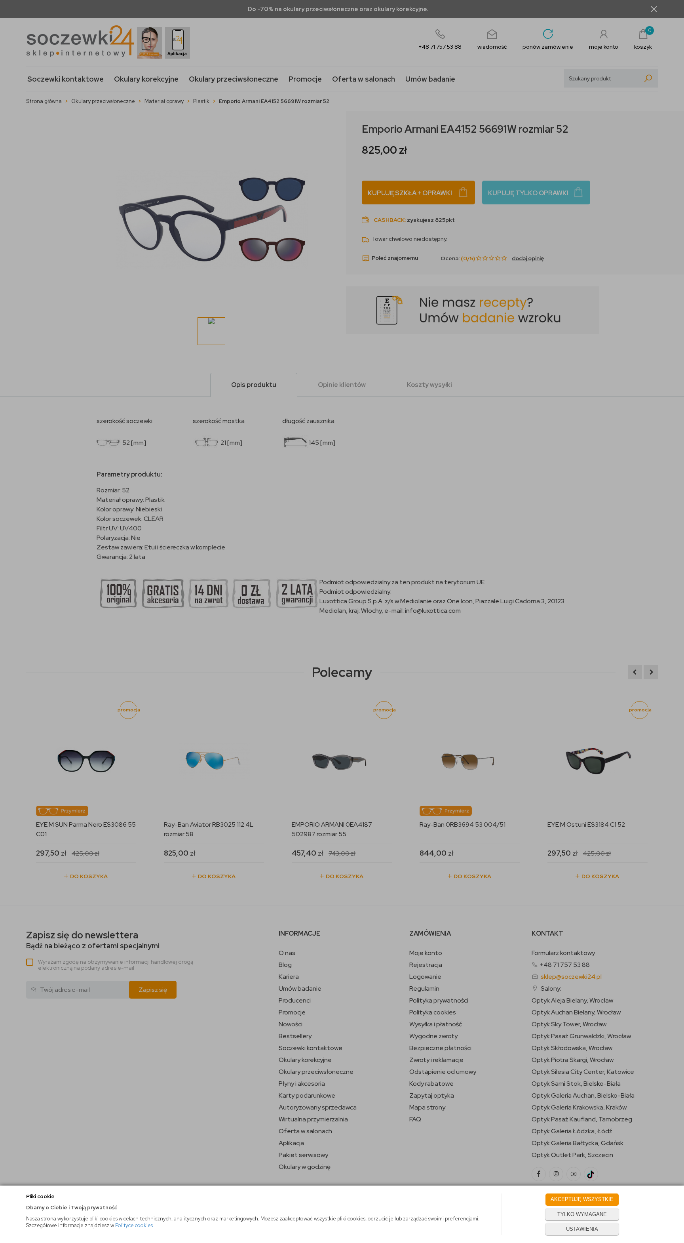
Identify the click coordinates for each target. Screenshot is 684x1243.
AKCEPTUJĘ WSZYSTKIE (582, 1199)
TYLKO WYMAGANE (582, 1214)
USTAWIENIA (582, 1229)
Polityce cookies (134, 1225)
